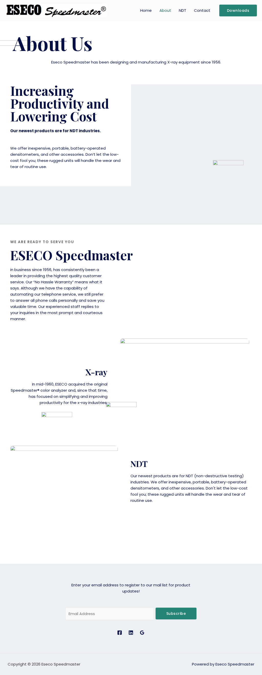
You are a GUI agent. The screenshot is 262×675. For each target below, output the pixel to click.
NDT (182, 10)
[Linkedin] (130, 632)
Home (146, 10)
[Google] (142, 632)
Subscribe (176, 613)
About (165, 10)
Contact (202, 10)
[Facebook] (119, 632)
